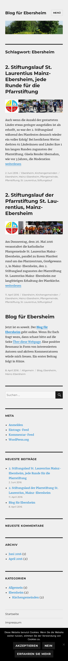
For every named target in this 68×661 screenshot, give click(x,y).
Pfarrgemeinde (49, 176)
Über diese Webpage (27, 341)
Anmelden (16, 425)
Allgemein (28, 370)
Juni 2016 (15, 554)
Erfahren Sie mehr (34, 654)
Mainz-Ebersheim (29, 176)
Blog (39, 370)
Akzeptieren (27, 645)
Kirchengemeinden (46, 173)
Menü (57, 12)
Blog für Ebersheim (25, 12)
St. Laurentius (28, 180)
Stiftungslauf (44, 180)
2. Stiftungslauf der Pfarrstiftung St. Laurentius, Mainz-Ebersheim (32, 204)
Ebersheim (27, 173)
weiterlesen (13, 164)
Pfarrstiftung (12, 180)
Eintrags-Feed (19, 430)
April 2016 (16, 559)
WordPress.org (19, 439)
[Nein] (63, 644)
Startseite (12, 614)
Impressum (13, 622)
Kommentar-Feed (21, 434)
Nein (48, 645)
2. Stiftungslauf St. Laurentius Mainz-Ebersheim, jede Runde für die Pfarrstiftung (28, 79)
